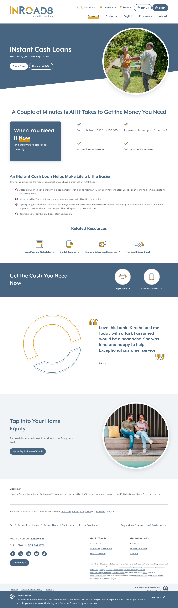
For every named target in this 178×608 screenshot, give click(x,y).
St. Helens (100, 511)
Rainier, (161, 576)
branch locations (140, 576)
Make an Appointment (101, 548)
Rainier (75, 511)
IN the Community (139, 548)
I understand (155, 597)
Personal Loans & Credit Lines (59, 525)
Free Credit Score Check (138, 252)
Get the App (19, 562)
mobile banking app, (98, 576)
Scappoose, (94, 579)
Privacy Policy (76, 603)
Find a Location (98, 553)
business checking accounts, (135, 570)
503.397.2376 (36, 545)
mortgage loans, (106, 570)
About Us (134, 543)
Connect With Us (41, 66)
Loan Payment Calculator (38, 252)
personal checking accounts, (130, 567)
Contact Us (95, 543)
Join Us (145, 8)
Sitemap (50, 589)
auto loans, (94, 570)
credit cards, (118, 570)
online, (145, 573)
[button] (77, 7)
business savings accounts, (101, 573)
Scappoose (85, 511)
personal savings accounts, (154, 567)
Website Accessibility (31, 589)
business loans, (119, 573)
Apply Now (19, 66)
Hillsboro (66, 511)
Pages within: (142, 525)
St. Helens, (106, 579)
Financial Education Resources (101, 252)
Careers (134, 553)
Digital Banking (68, 252)
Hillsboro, (153, 576)
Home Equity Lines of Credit (28, 451)
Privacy (14, 589)
